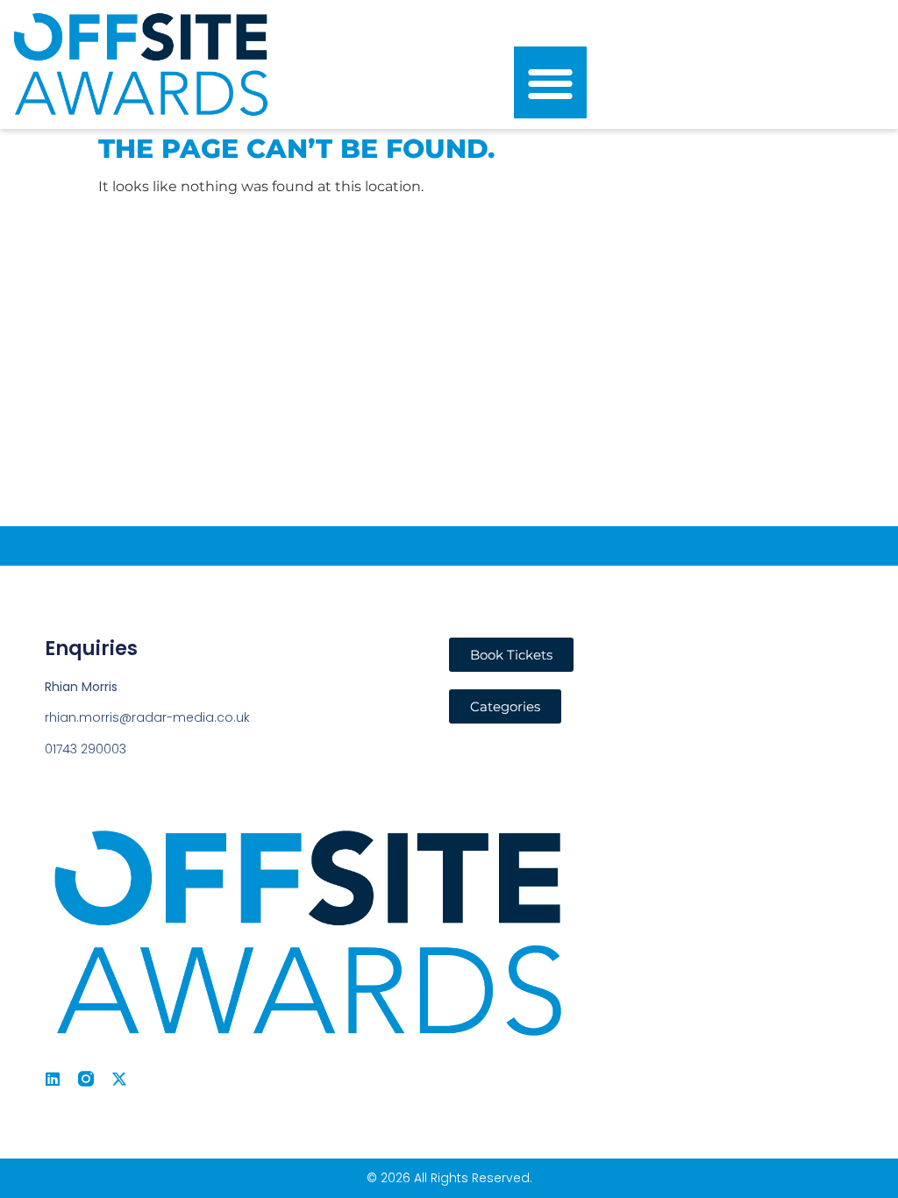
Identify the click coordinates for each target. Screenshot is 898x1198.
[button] (550, 83)
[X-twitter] (119, 1079)
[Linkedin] (53, 1079)
